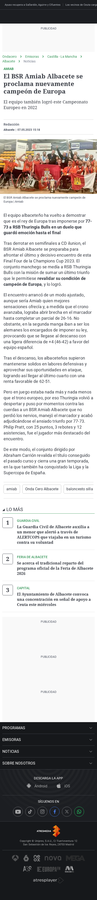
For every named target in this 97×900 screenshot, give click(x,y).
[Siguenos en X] (67, 812)
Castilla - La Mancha (62, 56)
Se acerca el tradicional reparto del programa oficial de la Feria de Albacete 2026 (55, 568)
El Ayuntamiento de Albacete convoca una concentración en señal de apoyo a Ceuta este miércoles (54, 599)
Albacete (8, 61)
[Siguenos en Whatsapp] (79, 812)
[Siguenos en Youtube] (18, 812)
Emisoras (32, 56)
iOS (66, 786)
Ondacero (9, 56)
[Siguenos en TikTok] (30, 812)
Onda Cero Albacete (41, 489)
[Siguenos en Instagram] (42, 812)
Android (40, 786)
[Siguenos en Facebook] (55, 812)
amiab (11, 489)
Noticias (30, 61)
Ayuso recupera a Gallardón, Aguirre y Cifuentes (33, 5)
